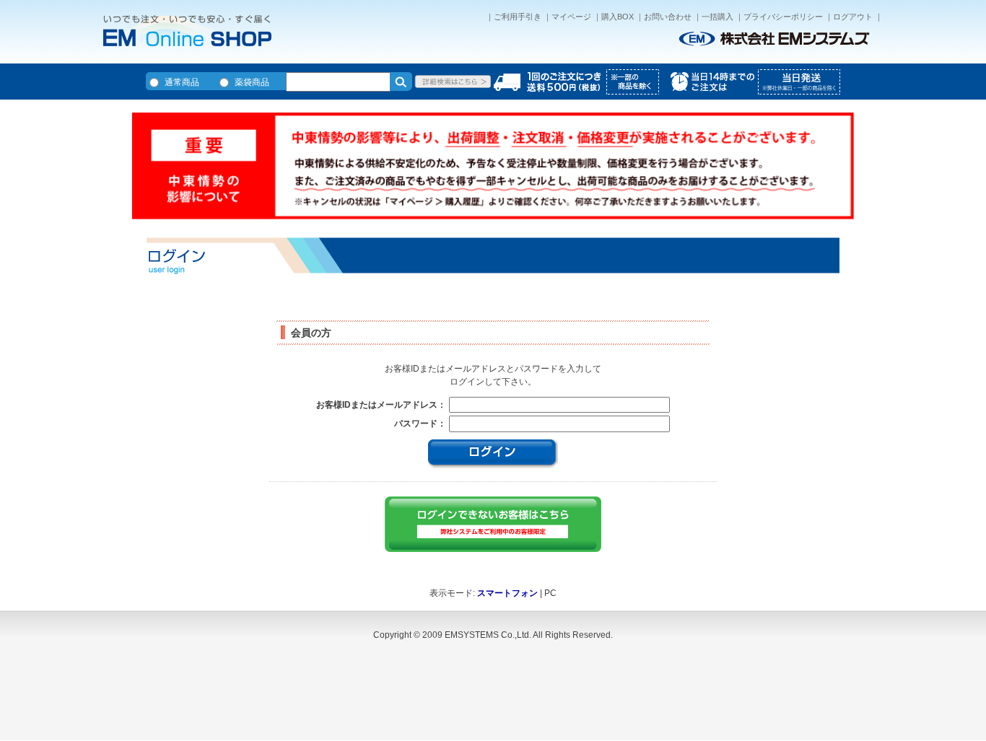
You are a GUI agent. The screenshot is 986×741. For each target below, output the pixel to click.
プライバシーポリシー (783, 16)
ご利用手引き (517, 16)
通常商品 (182, 82)
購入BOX (617, 16)
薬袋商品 (252, 82)
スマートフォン (507, 593)
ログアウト (853, 16)
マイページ (571, 16)
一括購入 (717, 16)
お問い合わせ (667, 16)
